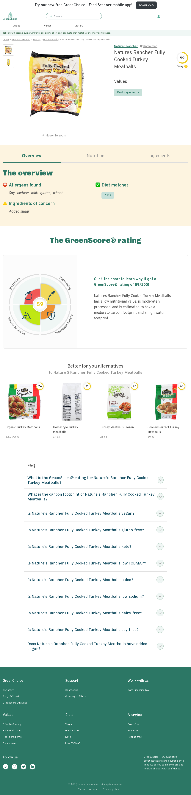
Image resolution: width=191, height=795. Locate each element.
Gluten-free (72, 730)
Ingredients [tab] (159, 156)
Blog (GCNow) (11, 696)
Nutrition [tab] (95, 156)
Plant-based (10, 743)
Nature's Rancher (126, 46)
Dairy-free (134, 724)
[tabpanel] (95, 190)
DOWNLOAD (146, 5)
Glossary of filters (75, 696)
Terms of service (87, 789)
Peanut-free (135, 737)
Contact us (71, 690)
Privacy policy (111, 789)
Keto (107, 195)
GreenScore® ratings (15, 702)
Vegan (69, 724)
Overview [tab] (31, 156)
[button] (74, 16)
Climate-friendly (12, 724)
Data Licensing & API (139, 690)
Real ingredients (128, 92)
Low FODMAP (73, 743)
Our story (8, 690)
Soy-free (133, 730)
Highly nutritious (12, 730)
